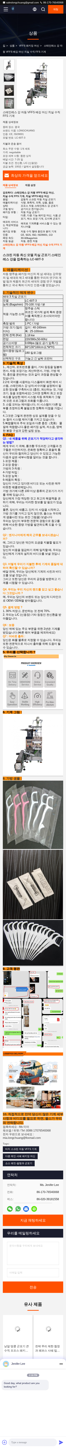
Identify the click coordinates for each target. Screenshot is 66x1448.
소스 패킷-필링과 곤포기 (18, 1163)
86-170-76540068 (53, 2)
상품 (12, 45)
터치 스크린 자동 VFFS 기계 (21, 1149)
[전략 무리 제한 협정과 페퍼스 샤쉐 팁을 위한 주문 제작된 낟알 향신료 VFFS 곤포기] (48, 1329)
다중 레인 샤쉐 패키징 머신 (20, 1156)
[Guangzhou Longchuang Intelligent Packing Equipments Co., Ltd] (17, 9)
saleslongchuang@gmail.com (22, 2)
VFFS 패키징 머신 (29, 45)
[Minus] (61, 1364)
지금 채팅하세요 (33, 1220)
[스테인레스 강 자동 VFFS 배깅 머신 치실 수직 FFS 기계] (40, 84)
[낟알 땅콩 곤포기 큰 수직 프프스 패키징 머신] (17, 1329)
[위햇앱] (18, 1208)
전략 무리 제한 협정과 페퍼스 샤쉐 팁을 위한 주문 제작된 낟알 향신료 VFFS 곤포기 (48, 1349)
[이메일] (26, 1209)
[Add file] (4, 1442)
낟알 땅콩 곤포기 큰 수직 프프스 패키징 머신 (16, 1349)
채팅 (55, 9)
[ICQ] (34, 1209)
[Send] (61, 1442)
